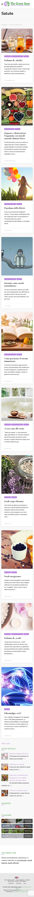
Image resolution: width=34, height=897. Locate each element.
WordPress (16, 891)
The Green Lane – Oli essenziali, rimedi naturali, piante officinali (17, 880)
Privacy (18, 883)
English (16, 878)
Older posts (5, 743)
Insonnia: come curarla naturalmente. (14, 284)
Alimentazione (9, 129)
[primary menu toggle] (2, 4)
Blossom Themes (25, 890)
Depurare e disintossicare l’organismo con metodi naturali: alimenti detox (15, 136)
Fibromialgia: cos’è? (12, 713)
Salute (26, 56)
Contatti (11, 883)
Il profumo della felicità (14, 208)
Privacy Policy (24, 891)
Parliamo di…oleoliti (13, 60)
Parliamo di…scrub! (12, 638)
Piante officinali (17, 56)
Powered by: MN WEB (23, 887)
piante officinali (13, 863)
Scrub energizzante (12, 576)
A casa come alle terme (14, 428)
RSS (25, 883)
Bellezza (7, 56)
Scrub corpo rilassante (14, 501)
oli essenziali (22, 860)
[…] (24, 759)
